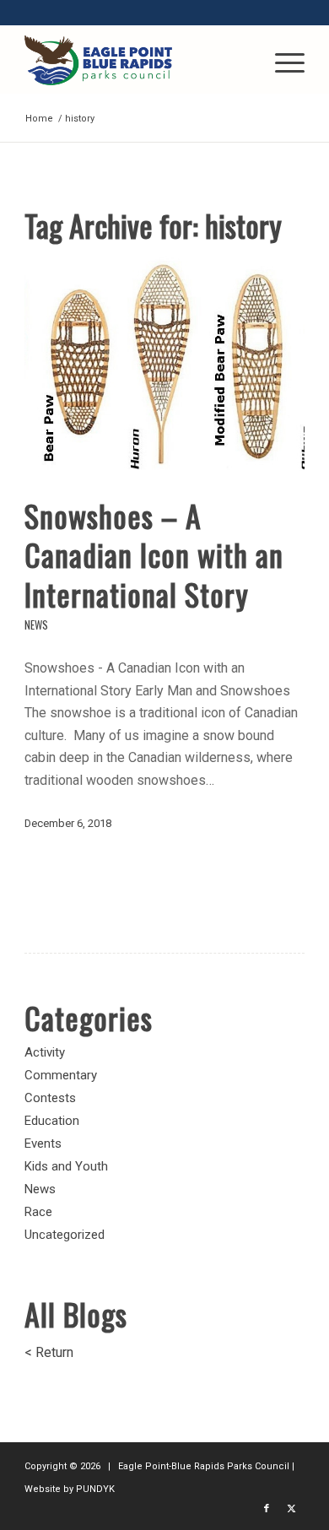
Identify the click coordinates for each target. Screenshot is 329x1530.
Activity (44, 1052)
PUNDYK (95, 1489)
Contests (50, 1098)
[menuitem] (281, 60)
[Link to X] (292, 1509)
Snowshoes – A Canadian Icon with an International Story (153, 555)
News (36, 625)
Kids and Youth (66, 1166)
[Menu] (281, 60)
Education (51, 1120)
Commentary (60, 1075)
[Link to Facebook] (266, 1509)
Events (43, 1143)
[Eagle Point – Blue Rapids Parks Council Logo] (136, 60)
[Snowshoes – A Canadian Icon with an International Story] (164, 365)
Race (38, 1211)
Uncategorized (64, 1234)
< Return (48, 1352)
